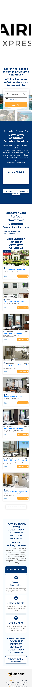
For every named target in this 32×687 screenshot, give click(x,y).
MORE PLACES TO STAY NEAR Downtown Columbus (17, 192)
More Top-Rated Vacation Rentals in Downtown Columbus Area (16, 660)
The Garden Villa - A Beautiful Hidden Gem (14, 270)
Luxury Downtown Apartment (14, 428)
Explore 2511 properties (16, 180)
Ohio (4, 273)
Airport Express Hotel (11, 680)
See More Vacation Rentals (16, 507)
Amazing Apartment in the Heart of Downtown (15, 365)
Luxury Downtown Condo (12, 333)
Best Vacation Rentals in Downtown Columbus (12, 232)
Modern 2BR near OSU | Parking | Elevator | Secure (15, 460)
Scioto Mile (11, 336)
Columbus (9, 273)
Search (16, 105)
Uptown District (12, 368)
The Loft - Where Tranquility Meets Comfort (13, 302)
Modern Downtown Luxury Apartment (12, 397)
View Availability (23, 276)
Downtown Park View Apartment (15, 492)
